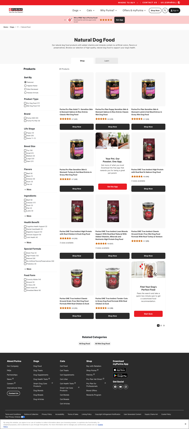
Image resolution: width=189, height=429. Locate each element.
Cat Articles (65, 403)
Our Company (12, 366)
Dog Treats (38, 370)
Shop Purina (91, 370)
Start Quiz (148, 314)
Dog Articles (38, 399)
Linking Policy (87, 414)
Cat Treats (64, 370)
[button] (77, 127)
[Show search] (165, 10)
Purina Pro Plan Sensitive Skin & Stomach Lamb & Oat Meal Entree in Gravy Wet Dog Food (146, 112)
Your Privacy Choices (12, 417)
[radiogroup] (31, 87)
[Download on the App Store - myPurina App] (119, 370)
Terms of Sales (73, 414)
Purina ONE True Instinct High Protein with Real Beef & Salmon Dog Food (147, 170)
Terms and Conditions (13, 414)
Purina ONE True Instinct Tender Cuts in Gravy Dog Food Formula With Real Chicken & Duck (111, 301)
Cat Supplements (67, 375)
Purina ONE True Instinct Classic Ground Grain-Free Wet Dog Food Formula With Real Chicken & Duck (74, 301)
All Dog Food (84, 344)
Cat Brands (64, 395)
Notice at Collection (31, 414)
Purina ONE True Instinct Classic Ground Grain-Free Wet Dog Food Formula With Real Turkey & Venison (146, 234)
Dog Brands (38, 390)
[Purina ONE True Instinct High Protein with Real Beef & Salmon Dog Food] (148, 149)
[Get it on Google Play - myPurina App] (120, 375)
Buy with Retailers (93, 366)
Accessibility (59, 414)
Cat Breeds (64, 399)
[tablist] (94, 60)
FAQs (9, 370)
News (9, 379)
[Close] (65, 20)
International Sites (14, 388)
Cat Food (64, 366)
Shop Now (155, 10)
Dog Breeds (38, 395)
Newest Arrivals (32, 93)
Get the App (112, 187)
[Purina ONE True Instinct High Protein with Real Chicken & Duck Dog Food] (77, 211)
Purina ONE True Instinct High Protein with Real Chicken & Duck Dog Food (76, 232)
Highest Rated (32, 86)
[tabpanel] (94, 208)
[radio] (25, 82)
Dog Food (37, 366)
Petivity (89, 375)
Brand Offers (91, 390)
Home (6, 27)
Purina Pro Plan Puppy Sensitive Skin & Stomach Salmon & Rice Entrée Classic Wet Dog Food (111, 112)
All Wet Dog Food (102, 344)
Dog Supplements (40, 375)
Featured (30, 82)
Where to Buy (126, 3)
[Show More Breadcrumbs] (17, 27)
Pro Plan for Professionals (91, 384)
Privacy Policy (47, 414)
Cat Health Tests (67, 383)
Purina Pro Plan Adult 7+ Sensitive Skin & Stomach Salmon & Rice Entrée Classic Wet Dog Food (76, 112)
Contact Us (13, 393)
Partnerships (12, 375)
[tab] (82, 61)
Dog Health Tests (40, 379)
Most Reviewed (32, 89)
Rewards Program (93, 395)
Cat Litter (64, 379)
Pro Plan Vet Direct (94, 379)
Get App (119, 20)
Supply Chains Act (151, 414)
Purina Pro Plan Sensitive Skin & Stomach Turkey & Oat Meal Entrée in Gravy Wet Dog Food (76, 172)
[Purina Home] (16, 10)
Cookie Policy (166, 414)
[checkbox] (25, 103)
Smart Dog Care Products (40, 384)
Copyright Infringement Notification (107, 414)
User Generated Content (132, 414)
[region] (94, 424)
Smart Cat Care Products (66, 389)
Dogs (12, 27)
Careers (10, 383)
